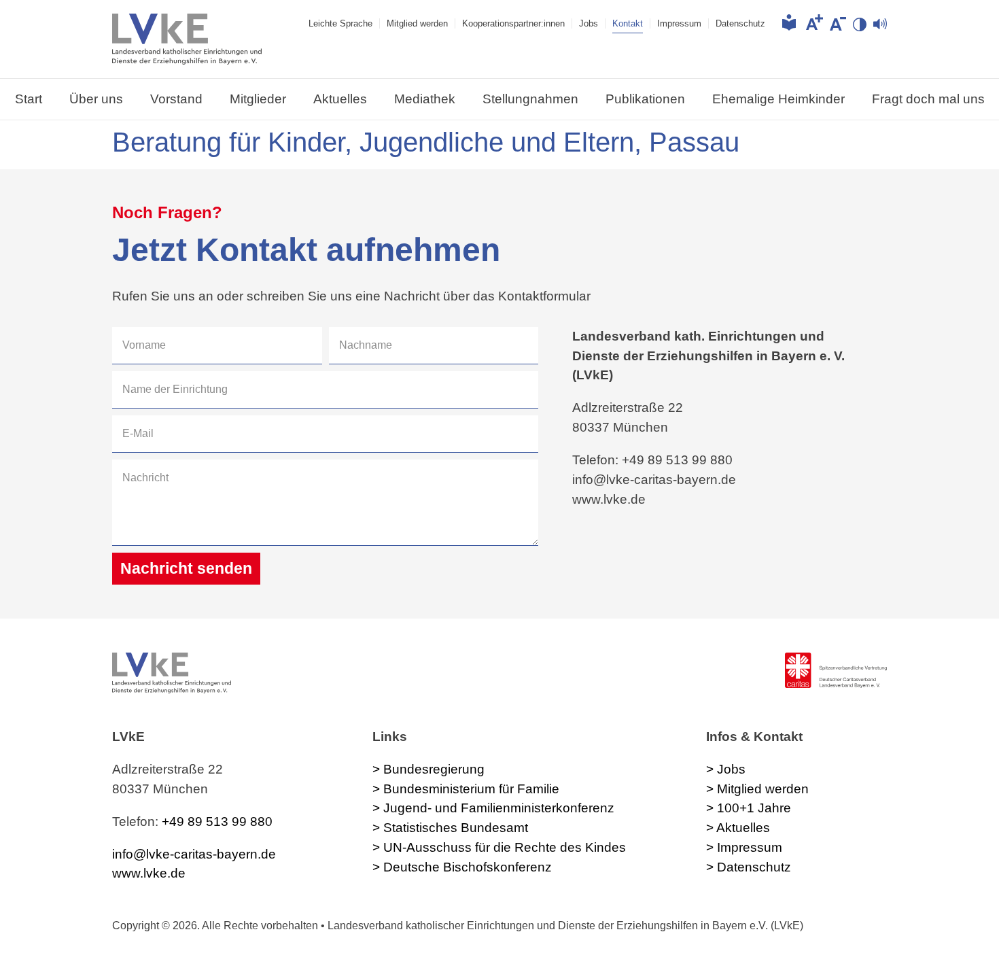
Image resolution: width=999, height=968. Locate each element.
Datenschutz (740, 23)
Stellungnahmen (530, 99)
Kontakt (627, 23)
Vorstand (176, 99)
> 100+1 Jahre (748, 808)
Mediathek (424, 99)
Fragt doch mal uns (928, 99)
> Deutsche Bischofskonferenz (462, 867)
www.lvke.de (149, 873)
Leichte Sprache (340, 23)
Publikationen (645, 99)
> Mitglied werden (757, 789)
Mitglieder (258, 99)
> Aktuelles (738, 827)
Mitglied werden (417, 23)
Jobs (588, 23)
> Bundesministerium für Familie (465, 789)
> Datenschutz (748, 867)
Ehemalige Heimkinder (778, 99)
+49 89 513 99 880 (217, 821)
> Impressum (744, 847)
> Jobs (726, 769)
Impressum (679, 23)
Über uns (96, 99)
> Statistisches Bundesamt (450, 827)
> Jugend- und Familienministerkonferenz (493, 808)
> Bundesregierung (428, 769)
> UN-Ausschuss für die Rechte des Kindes (499, 847)
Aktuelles (340, 99)
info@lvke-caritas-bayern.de (194, 854)
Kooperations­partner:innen (513, 23)
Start (28, 99)
